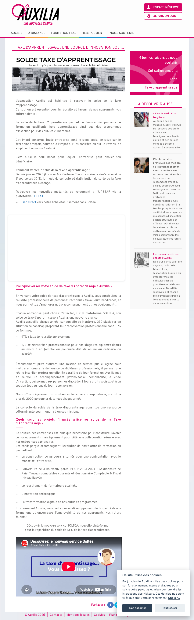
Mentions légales (78, 615)
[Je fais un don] (163, 16)
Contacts (56, 615)
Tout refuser (169, 607)
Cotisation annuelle (162, 71)
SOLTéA (37, 196)
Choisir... (174, 597)
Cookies (99, 615)
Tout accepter (137, 607)
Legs (173, 79)
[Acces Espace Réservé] (163, 7)
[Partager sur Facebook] (110, 605)
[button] (16, 33)
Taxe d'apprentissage (161, 87)
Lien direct (28, 202)
